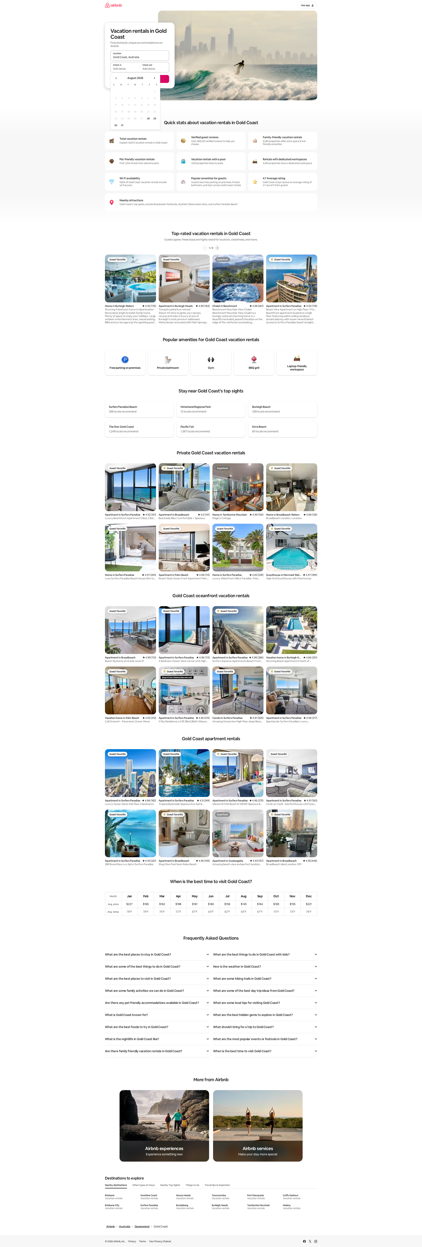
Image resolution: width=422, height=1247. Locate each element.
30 (115, 125)
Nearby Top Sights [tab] (170, 1185)
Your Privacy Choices (160, 1241)
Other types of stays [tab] (143, 1185)
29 (154, 118)
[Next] (217, 248)
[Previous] (205, 248)
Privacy (132, 1241)
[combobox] (139, 57)
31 (122, 125)
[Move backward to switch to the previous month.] (116, 78)
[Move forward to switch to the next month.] (154, 78)
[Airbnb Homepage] (113, 5)
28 (148, 118)
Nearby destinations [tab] (116, 1185)
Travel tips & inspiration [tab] (217, 1185)
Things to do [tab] (192, 1185)
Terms (142, 1241)
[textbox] (125, 69)
